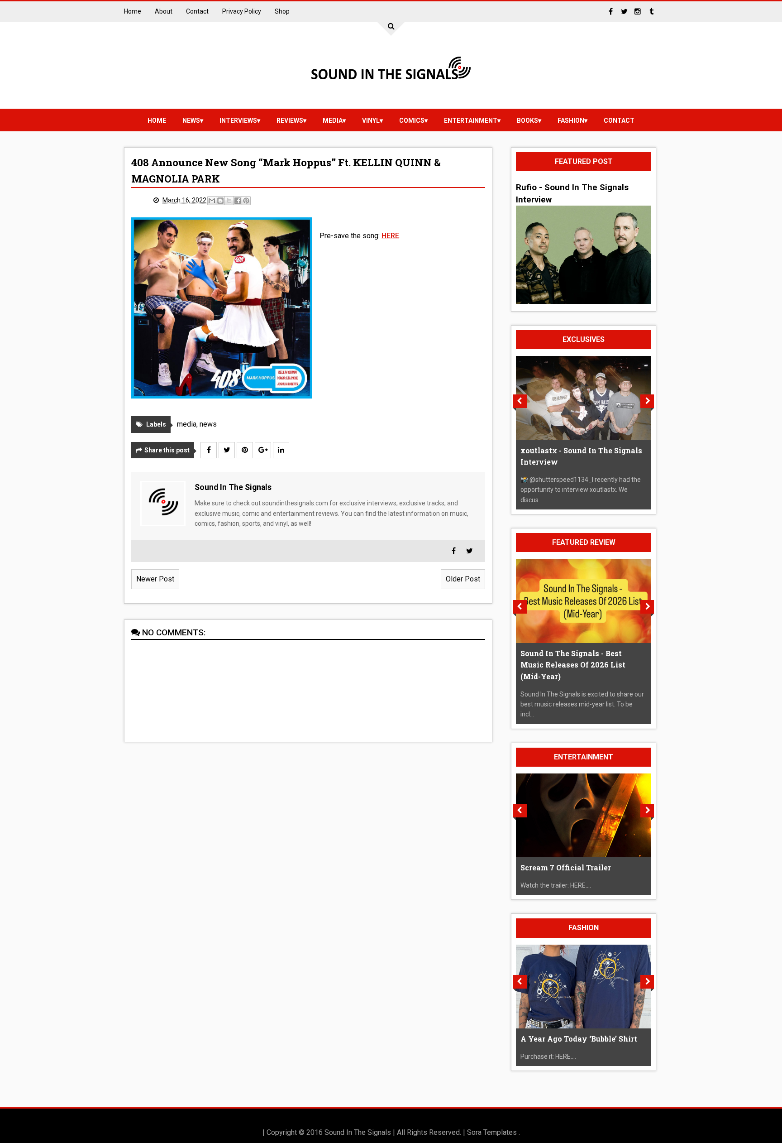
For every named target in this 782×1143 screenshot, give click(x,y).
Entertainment (470, 120)
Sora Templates (492, 1132)
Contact (197, 11)
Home (132, 11)
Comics (411, 120)
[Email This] (211, 200)
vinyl (371, 120)
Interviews (238, 120)
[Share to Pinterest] (246, 200)
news (191, 120)
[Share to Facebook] (237, 200)
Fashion (571, 120)
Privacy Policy (241, 11)
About (163, 11)
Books (527, 120)
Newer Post (155, 579)
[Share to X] (229, 200)
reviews (290, 120)
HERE (390, 235)
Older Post (463, 579)
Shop (282, 11)
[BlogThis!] (220, 200)
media (333, 120)
